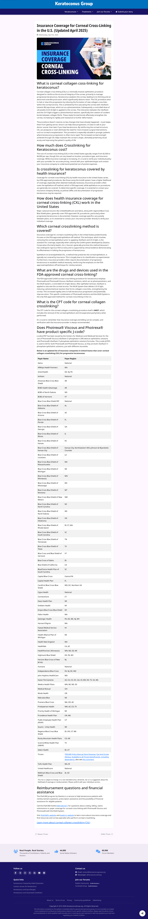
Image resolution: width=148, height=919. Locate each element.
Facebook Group (81, 886)
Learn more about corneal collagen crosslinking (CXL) (63, 822)
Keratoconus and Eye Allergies (25, 889)
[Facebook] (15, 873)
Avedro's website (67, 815)
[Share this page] (142, 913)
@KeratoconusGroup (94, 875)
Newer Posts (42, 834)
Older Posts (106, 834)
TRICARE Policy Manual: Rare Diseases (80, 754)
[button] (71, 12)
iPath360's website (48, 815)
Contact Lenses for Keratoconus (25, 886)
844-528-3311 (62, 806)
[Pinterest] (44, 873)
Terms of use (60, 900)
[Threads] (20, 873)
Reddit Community (82, 883)
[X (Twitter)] (30, 873)
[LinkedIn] (35, 873)
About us (50, 900)
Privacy (69, 900)
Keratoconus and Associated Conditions (28, 893)
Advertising (97, 900)
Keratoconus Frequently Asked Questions (28, 883)
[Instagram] (25, 873)
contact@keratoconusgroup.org (94, 872)
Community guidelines (82, 900)
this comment (88, 759)
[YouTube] (39, 873)
